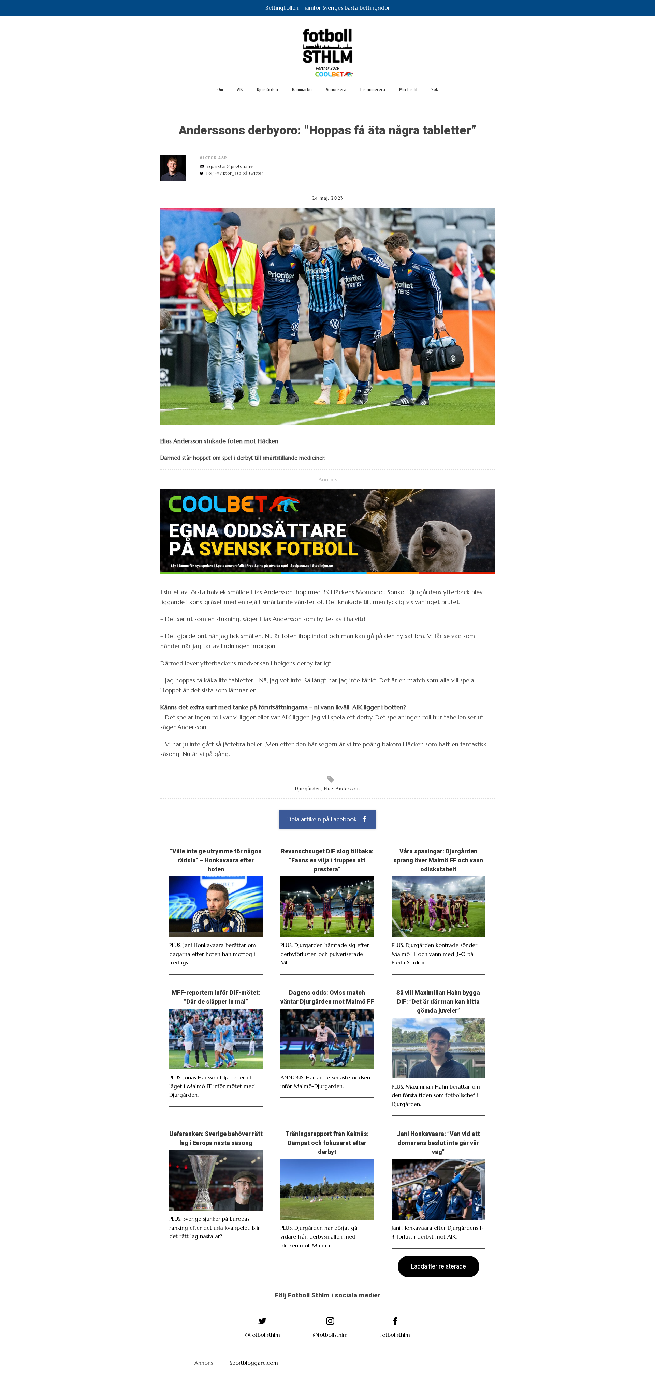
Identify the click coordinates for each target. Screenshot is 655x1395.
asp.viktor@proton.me (229, 166)
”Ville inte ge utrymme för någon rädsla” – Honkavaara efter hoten (216, 860)
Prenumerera (372, 89)
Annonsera (336, 89)
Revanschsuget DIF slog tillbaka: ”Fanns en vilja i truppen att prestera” (327, 860)
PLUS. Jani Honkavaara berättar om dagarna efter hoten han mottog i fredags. (212, 954)
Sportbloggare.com (254, 1362)
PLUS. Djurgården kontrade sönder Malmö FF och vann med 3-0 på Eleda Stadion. (434, 954)
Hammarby (302, 89)
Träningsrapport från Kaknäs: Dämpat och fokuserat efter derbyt (327, 1142)
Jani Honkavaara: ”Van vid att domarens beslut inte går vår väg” (438, 1142)
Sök (434, 89)
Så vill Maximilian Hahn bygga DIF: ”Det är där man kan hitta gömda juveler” (438, 1001)
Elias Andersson (342, 789)
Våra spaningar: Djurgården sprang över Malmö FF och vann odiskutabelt (438, 860)
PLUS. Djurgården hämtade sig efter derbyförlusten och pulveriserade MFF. (324, 954)
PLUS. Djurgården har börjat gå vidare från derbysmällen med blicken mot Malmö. (319, 1236)
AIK (240, 89)
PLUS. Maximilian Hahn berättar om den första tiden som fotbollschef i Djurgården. (436, 1095)
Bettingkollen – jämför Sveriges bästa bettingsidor (327, 7)
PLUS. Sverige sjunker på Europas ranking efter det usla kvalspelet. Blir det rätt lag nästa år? (214, 1227)
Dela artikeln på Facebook (322, 819)
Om (220, 89)
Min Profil (408, 89)
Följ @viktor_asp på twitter (235, 173)
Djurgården (267, 89)
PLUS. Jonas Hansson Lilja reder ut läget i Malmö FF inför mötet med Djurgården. (212, 1086)
